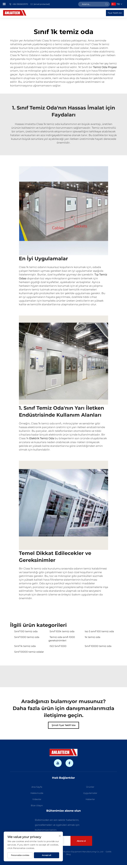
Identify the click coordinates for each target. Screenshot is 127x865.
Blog (68, 854)
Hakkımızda (37, 793)
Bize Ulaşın (37, 805)
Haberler (90, 799)
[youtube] (58, 763)
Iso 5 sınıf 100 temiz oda (99, 631)
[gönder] (106, 4)
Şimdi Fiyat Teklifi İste (63, 725)
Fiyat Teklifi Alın (115, 13)
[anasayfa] (15, 12)
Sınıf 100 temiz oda (25, 631)
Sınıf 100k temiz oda (62, 631)
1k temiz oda (92, 637)
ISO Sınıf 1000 (58, 646)
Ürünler (90, 787)
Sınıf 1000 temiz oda (26, 637)
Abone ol (81, 841)
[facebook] (69, 763)
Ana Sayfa (36, 787)
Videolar (36, 799)
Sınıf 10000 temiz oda (98, 646)
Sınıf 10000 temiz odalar (29, 651)
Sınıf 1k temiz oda (25, 646)
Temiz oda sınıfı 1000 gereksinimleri (61, 639)
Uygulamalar (90, 793)
